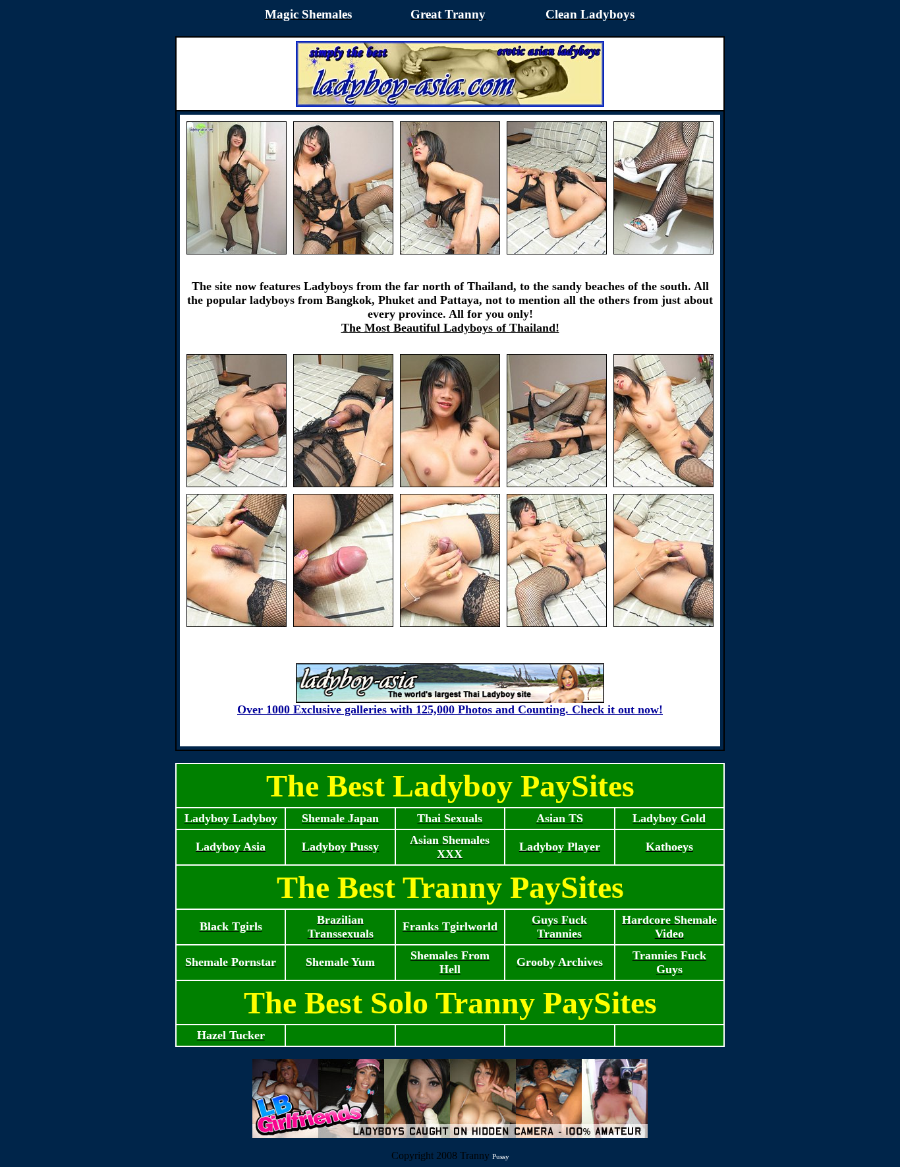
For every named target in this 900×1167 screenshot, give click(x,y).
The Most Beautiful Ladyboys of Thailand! (450, 327)
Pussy (500, 1156)
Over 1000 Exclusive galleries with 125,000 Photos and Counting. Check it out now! (450, 709)
